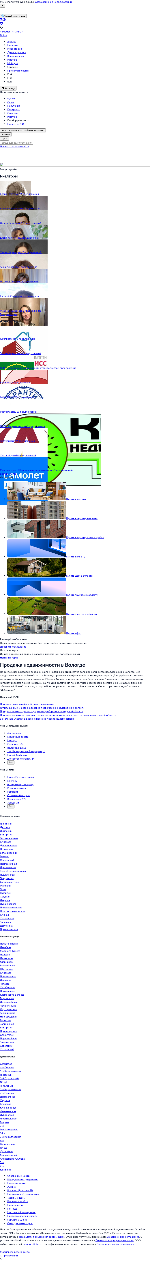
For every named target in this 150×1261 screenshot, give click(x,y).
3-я (2, 1125)
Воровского (7, 998)
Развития (5, 893)
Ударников (6, 961)
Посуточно (13, 105)
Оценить (12, 113)
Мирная (4, 1122)
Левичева (5, 980)
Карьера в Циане (17, 1219)
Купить (11, 98)
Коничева (5, 1169)
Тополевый (6, 1085)
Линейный (6, 831)
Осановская (7, 918)
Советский (6, 1045)
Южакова (5, 841)
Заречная (5, 922)
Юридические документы (22, 1179)
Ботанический (8, 852)
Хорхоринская (8, 1009)
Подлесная (6, 849)
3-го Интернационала (13, 871)
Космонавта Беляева (12, 994)
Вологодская (7, 965)
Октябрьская (7, 987)
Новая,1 (12, 740)
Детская (5, 827)
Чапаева (5, 983)
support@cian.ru (33, 1244)
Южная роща (8, 1107)
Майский (5, 885)
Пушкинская (7, 874)
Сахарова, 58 (14, 744)
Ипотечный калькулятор (21, 1212)
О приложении (9, 1255)
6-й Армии (6, 834)
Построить (13, 109)
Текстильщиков (9, 838)
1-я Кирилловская (10, 1089)
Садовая (5, 1100)
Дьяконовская (8, 845)
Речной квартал (16, 788)
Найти (25, 146)
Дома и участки (16, 52)
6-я (2, 1140)
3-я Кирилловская (10, 1136)
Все (11, 762)
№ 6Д (3, 1147)
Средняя (5, 896)
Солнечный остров (18, 795)
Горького (5, 1020)
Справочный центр (18, 1175)
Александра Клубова (12, 1158)
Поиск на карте (16, 1183)
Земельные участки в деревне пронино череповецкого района (37, 718)
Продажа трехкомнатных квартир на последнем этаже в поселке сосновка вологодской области (58, 715)
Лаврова (5, 900)
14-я (2, 1133)
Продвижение (15, 1205)
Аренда (11, 41)
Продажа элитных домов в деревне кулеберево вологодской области (41, 711)
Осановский (7, 860)
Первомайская (8, 1038)
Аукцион (12, 1186)
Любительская (8, 1118)
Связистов (6, 1063)
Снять (10, 102)
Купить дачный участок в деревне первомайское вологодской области (42, 707)
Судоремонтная (9, 882)
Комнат (5, 134)
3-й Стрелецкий (9, 1078)
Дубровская (7, 1115)
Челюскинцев (8, 1005)
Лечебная (5, 947)
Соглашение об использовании (53, 1)
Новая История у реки (20, 777)
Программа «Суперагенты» (23, 1194)
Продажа (12, 45)
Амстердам (14, 733)
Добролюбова (8, 1002)
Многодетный (8, 1155)
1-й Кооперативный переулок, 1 (26, 751)
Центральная (8, 991)
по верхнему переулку (20, 784)
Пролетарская (8, 1031)
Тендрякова (7, 878)
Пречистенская (9, 929)
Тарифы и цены (16, 1197)
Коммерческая (15, 56)
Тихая (3, 889)
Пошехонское (8, 976)
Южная (4, 914)
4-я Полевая (7, 1067)
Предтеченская (9, 943)
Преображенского (11, 907)
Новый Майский (17, 755)
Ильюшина (6, 958)
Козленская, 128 (16, 799)
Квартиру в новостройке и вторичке (22, 130)
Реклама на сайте (17, 1201)
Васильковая (7, 1144)
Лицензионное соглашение (123, 1236)
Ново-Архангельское (12, 911)
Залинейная (7, 1024)
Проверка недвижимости (22, 1216)
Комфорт (12, 791)
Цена (4, 138)
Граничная (6, 823)
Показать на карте (11, 146)
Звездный (13, 802)
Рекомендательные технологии (115, 1244)
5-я (2, 1162)
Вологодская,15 (16, 747)
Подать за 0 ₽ (15, 124)
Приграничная (8, 863)
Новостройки (15, 48)
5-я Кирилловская (10, 1071)
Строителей (7, 1034)
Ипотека (12, 59)
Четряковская (8, 1111)
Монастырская (9, 1129)
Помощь (12, 1208)
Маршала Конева (10, 951)
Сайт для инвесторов (20, 1223)
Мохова (4, 856)
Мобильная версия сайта (15, 1252)
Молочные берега (18, 736)
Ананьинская (7, 1013)
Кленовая (5, 1104)
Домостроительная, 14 (21, 758)
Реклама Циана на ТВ (20, 1190)
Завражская (7, 1042)
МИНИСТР (13, 780)
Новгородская (8, 1016)
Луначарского (8, 903)
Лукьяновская (8, 867)
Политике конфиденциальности (114, 1240)
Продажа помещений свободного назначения (27, 704)
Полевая (5, 954)
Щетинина (6, 925)
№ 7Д (3, 1082)
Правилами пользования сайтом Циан (41, 1236)
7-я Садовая (7, 1093)
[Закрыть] (2, 6)
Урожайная (6, 1151)
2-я (2, 1166)
